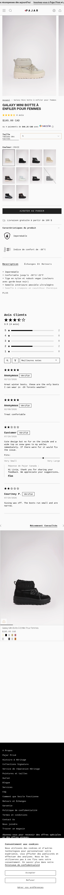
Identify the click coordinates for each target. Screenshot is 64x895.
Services (7, 787)
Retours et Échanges (14, 801)
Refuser (30, 880)
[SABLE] (12, 635)
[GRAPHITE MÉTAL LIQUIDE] (9, 635)
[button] (9, 115)
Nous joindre (9, 824)
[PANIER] (60, 10)
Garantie (7, 806)
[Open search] (7, 360)
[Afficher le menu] (4, 10)
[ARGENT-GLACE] (3, 639)
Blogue (6, 783)
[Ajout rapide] (4, 621)
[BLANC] (6, 639)
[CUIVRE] (15, 639)
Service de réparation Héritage (21, 769)
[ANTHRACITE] (9, 639)
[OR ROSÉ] (15, 635)
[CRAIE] (3, 635)
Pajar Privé (9, 755)
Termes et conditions (14, 815)
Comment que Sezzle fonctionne (20, 797)
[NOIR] (6, 635)
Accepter (30, 873)
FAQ (4, 792)
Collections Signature (15, 764)
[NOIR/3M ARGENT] (12, 639)
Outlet (6, 778)
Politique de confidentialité (22, 865)
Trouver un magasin (13, 829)
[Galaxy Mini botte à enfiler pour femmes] (32, 577)
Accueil (6, 100)
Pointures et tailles (14, 774)
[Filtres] (15, 360)
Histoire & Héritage (14, 760)
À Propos (7, 751)
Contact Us (8, 820)
